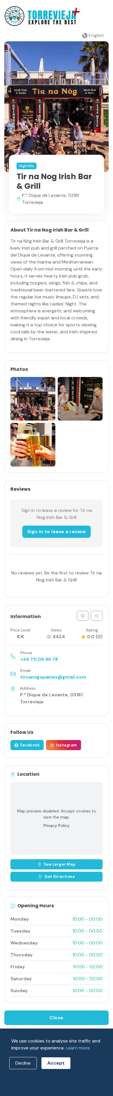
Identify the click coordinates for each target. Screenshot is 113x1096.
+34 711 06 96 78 (39, 659)
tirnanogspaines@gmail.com (53, 677)
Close (56, 1018)
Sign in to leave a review (56, 532)
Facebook (29, 745)
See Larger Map (60, 864)
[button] (93, 35)
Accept (56, 1063)
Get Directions (59, 876)
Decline (23, 1063)
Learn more (78, 1048)
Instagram (66, 745)
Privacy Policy (56, 825)
